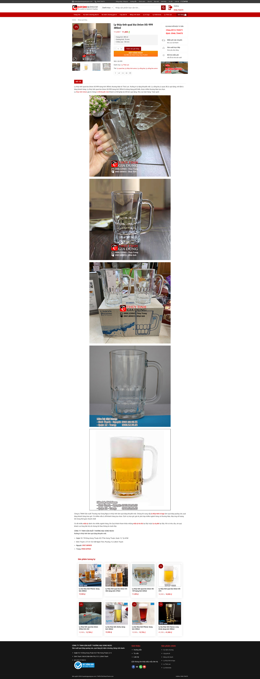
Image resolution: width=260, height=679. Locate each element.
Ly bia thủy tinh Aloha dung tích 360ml (115, 628)
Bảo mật (156, 1)
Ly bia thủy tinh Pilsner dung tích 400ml (89, 590)
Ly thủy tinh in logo (169, 661)
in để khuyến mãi (102, 92)
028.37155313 (81, 660)
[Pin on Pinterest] (126, 73)
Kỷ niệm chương (168, 650)
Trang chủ (77, 15)
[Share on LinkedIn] (130, 73)
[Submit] (163, 7)
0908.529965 (86, 549)
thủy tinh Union (81, 92)
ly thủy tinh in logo (157, 514)
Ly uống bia (141, 68)
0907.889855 (87, 545)
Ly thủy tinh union (131, 68)
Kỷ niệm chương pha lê (91, 15)
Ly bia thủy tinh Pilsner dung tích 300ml (142, 628)
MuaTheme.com (108, 676)
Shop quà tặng (82, 20)
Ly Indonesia (167, 668)
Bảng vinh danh (168, 657)
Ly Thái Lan (125, 65)
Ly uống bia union (152, 68)
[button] (122, 1)
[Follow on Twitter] (185, 1)
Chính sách (142, 1)
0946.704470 (178, 10)
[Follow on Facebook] (181, 1)
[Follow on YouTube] (144, 667)
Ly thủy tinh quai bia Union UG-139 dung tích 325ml (143, 590)
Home (74, 20)
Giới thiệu (163, 1)
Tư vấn (171, 1)
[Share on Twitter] (119, 73)
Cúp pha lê (166, 653)
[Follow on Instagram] (183, 1)
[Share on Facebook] (115, 73)
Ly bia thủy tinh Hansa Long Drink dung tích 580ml (169, 628)
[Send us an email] (186, 1)
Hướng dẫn (133, 1)
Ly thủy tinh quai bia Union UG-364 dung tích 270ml (116, 590)
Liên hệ (177, 1)
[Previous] (74, 42)
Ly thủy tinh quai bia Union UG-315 (170, 590)
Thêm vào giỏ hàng (132, 49)
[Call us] (140, 667)
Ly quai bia (120, 68)
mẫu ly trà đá (138, 524)
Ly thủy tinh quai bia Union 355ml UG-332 (88, 628)
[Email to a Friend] (123, 73)
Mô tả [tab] (78, 82)
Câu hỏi (149, 1)
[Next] (108, 42)
